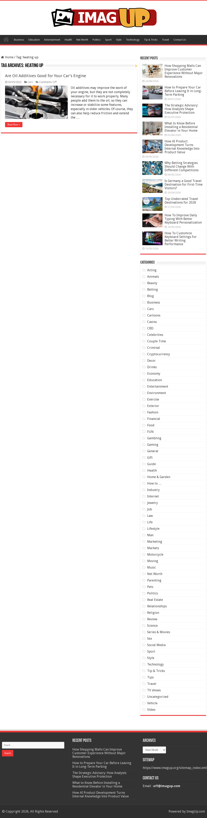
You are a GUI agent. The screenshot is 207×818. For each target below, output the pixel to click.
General (152, 451)
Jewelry (152, 503)
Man (150, 535)
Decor (151, 361)
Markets (153, 548)
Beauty (152, 283)
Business (19, 39)
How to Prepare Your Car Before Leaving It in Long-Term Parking (183, 91)
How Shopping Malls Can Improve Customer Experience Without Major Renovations (184, 71)
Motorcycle (155, 554)
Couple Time (156, 341)
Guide (151, 464)
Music (151, 567)
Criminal (153, 348)
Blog (150, 296)
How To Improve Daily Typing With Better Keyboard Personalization (183, 218)
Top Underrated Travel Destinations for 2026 (181, 200)
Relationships (157, 606)
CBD (150, 328)
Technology (132, 39)
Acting (151, 270)
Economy (153, 373)
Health (68, 39)
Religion (153, 613)
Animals (153, 277)
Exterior (153, 406)
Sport (108, 39)
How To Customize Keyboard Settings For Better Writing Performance (181, 238)
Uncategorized (157, 697)
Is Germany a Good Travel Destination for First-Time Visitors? (184, 184)
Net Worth (82, 39)
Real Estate (155, 600)
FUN (150, 432)
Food (150, 425)
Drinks (152, 367)
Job (149, 509)
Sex (149, 638)
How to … (154, 483)
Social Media (156, 645)
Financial (153, 419)
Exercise (153, 399)
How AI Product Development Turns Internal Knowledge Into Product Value (182, 146)
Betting (152, 289)
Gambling (154, 438)
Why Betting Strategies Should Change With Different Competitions (182, 166)
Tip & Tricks (150, 39)
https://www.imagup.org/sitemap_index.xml (175, 768)
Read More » (13, 124)
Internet (153, 496)
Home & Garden (158, 477)
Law (150, 516)
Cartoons (153, 315)
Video (151, 710)
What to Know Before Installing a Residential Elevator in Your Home (181, 126)
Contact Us (179, 39)
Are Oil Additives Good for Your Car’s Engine (45, 75)
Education (34, 39)
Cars (30, 82)
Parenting (154, 580)
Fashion (152, 412)
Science (152, 626)
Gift (150, 457)
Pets (150, 587)
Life (150, 522)
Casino (152, 322)
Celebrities (155, 335)
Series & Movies (158, 632)
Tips (150, 677)
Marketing (154, 542)
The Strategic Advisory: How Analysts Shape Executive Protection (181, 109)
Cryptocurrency (158, 354)
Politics (97, 39)
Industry (153, 490)
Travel (165, 39)
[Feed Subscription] (136, 65)
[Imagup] (103, 17)
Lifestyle (153, 529)
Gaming (152, 445)
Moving (152, 561)
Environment (156, 393)
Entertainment (52, 39)
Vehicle (152, 703)
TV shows (154, 690)
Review (152, 619)
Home (6, 39)
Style (118, 39)
